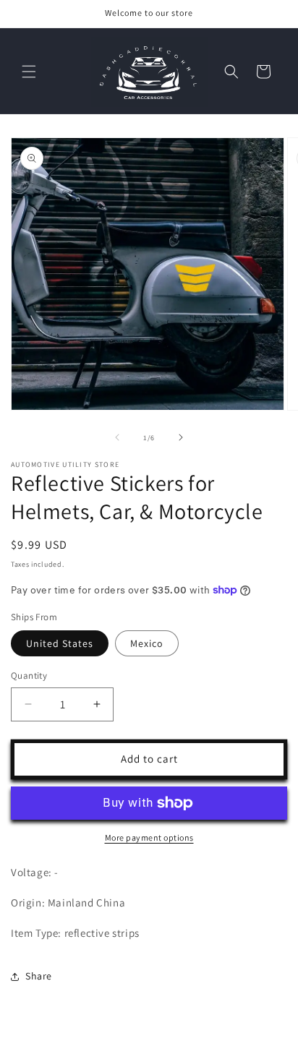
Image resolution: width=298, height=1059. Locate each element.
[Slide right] (181, 437)
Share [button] (38, 975)
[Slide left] (117, 437)
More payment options (149, 837)
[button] (29, 71)
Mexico (146, 643)
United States (59, 643)
